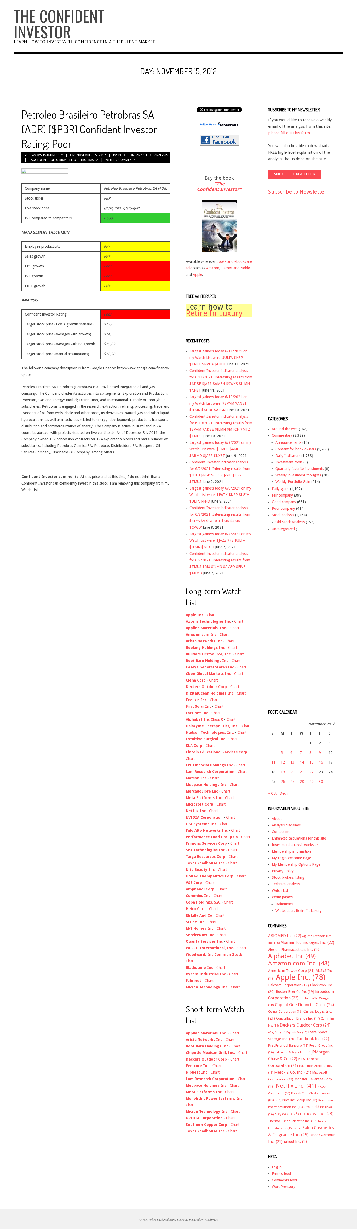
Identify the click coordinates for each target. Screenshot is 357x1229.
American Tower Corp (291, 970)
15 (311, 762)
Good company (284, 502)
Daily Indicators (287, 455)
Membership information (291, 851)
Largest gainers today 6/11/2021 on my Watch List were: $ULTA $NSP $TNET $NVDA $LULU (218, 357)
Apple (197, 274)
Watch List (280, 890)
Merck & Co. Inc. (292, 1072)
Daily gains (280, 489)
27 (292, 781)
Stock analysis (155, 155)
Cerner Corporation (285, 1012)
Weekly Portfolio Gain (292, 482)
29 (311, 781)
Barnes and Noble (235, 268)
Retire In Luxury (214, 313)
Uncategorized (283, 529)
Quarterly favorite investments (299, 469)
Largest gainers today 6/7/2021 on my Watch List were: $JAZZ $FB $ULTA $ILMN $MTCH (220, 540)
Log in (277, 1167)
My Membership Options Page (296, 864)
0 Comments (126, 160)
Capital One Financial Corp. (304, 1004)
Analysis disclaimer (286, 825)
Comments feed (284, 1180)
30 (321, 781)
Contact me (281, 832)
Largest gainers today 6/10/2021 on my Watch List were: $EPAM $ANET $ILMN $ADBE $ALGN (218, 403)
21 (302, 772)
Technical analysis (286, 884)
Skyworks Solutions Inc (304, 1113)
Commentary (282, 435)
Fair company (282, 495)
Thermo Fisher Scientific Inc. (292, 1121)
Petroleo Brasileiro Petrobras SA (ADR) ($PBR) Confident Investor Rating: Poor (89, 128)
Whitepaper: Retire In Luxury (298, 910)
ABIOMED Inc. (284, 936)
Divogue (182, 1219)
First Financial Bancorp (288, 1045)
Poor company (130, 155)
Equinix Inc (296, 1032)
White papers (282, 897)
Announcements (288, 442)
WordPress (211, 1219)
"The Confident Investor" (219, 186)
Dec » (284, 793)
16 (321, 762)
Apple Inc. (300, 977)
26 (283, 781)
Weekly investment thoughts (298, 475)
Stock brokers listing (288, 877)
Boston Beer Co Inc (295, 991)
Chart (211, 615)
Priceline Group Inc (299, 1100)
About (277, 819)
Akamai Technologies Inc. (307, 942)
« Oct (272, 793)
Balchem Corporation (288, 985)
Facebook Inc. (313, 1038)
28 (302, 781)
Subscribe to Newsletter (297, 192)
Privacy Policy (283, 871)
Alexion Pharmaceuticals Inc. (294, 949)
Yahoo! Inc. (296, 1141)
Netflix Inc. (296, 1085)
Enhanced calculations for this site (299, 838)
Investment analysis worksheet (296, 845)
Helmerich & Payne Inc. (292, 1052)
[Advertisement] (289, 297)
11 (273, 762)
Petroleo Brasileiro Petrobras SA (70, 160)
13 (292, 762)
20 (292, 772)
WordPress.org (284, 1187)
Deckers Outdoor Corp (305, 1025)
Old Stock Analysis (290, 522)
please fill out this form (289, 133)
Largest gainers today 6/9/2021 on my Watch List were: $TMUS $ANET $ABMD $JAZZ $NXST (220, 449)
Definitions (284, 904)
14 (302, 762)
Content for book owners (295, 449)
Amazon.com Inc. (298, 963)
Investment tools (288, 462)
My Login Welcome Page (291, 858)
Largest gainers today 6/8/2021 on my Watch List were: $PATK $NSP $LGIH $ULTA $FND (220, 494)
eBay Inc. (276, 1032)
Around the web (285, 429)
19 (283, 772)
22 (311, 772)
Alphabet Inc (292, 956)
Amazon (212, 268)
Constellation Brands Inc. (298, 1018)
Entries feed (281, 1174)
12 (283, 762)
